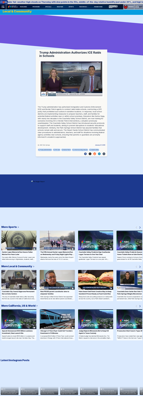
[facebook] (85, 153)
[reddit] (94, 153)
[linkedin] (99, 153)
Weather (60, 6)
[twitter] (90, 153)
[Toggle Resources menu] (87, 6)
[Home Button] (13, 6)
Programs (36, 6)
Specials (48, 6)
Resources (83, 6)
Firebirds (130, 6)
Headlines (23, 6)
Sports (71, 6)
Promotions (98, 6)
